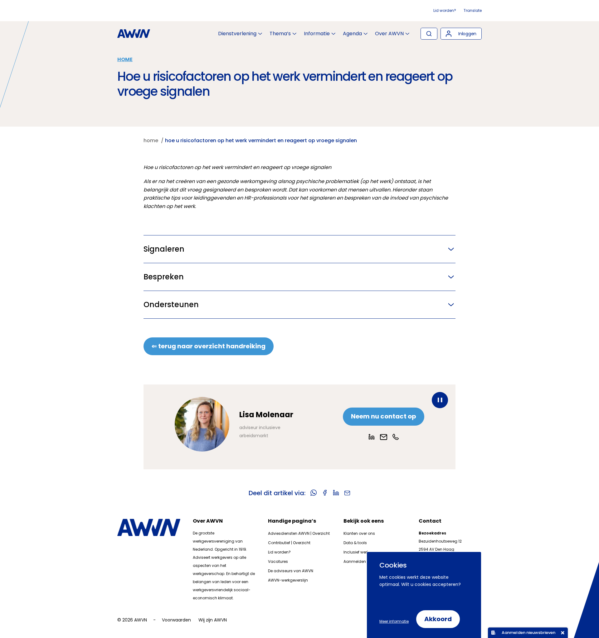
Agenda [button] (352, 34)
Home (125, 59)
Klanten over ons (359, 533)
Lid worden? (444, 10)
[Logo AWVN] (133, 33)
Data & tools (355, 542)
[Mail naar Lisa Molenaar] (383, 437)
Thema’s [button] (280, 34)
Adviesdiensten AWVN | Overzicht (299, 533)
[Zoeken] (429, 34)
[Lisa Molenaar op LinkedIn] (371, 437)
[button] (461, 34)
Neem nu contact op (383, 416)
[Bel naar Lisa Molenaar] (395, 437)
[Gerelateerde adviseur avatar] (202, 424)
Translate (473, 10)
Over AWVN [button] (389, 34)
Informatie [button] (317, 34)
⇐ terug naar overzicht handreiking (208, 346)
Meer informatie (394, 621)
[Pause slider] (440, 400)
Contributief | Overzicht (289, 542)
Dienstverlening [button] (237, 34)
